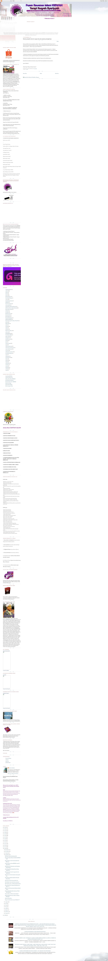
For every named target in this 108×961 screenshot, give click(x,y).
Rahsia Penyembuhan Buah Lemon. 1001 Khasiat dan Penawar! (35, 950)
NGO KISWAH (8, 333)
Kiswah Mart (8, 316)
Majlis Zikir (8, 323)
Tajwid (7, 360)
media (7, 327)
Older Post (57, 73)
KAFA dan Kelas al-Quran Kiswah (11, 307)
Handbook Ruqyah (6, 693)
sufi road (7, 759)
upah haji (7, 761)
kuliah (7, 322)
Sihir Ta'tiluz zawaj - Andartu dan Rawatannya (13, 883)
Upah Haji (7, 367)
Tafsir (6, 358)
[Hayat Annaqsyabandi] (6, 669)
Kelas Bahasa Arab (9, 309)
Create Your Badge (6, 670)
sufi (27, 69)
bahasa (7, 292)
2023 (5, 827)
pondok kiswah (8, 339)
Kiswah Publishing (9, 317)
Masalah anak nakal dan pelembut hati (11, 880)
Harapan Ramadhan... (8, 898)
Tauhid (7, 361)
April (6, 908)
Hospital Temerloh (9, 303)
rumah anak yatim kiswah (10, 347)
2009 (5, 915)
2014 (5, 842)
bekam (7, 293)
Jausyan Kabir (8, 305)
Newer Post (25, 73)
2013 (5, 843)
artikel (7, 290)
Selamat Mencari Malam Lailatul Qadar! (12, 893)
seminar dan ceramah (9, 351)
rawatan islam (8, 343)
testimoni (7, 364)
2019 (5, 833)
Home (41, 73)
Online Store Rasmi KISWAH (10, 378)
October (6, 853)
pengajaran (7, 337)
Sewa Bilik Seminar (9, 353)
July (6, 903)
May (6, 906)
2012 (5, 845)
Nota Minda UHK (8, 334)
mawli (7, 324)
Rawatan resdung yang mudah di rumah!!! (35, 931)
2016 (5, 838)
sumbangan (7, 356)
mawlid (7, 326)
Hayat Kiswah (12, 767)
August (6, 901)
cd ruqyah (4, 674)
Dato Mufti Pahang (9, 298)
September (7, 854)
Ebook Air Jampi (8, 383)
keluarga (7, 310)
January (6, 913)
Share (58, 41)
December (7, 849)
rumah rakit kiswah (9, 349)
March (6, 910)
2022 (5, 829)
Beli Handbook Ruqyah (10, 380)
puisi (6, 341)
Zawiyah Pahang (8, 758)
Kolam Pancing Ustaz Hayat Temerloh (12, 320)
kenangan (7, 312)
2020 (5, 832)
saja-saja (7, 350)
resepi (7, 344)
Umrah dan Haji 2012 (9, 377)
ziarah (7, 370)
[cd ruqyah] (6, 687)
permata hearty (8, 762)
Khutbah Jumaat (8, 313)
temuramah (7, 363)
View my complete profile (13, 773)
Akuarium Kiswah (9, 289)
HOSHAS (7, 302)
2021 (5, 830)
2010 (5, 848)
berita (6, 295)
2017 (5, 837)
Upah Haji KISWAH (9, 376)
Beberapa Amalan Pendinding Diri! (11, 856)
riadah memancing (9, 346)
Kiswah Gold (8, 315)
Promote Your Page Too (6, 708)
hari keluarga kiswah (9, 300)
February (6, 911)
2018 (5, 835)
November (7, 851)
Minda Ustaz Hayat (9, 330)
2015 (5, 840)
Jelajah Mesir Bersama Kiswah (11, 306)
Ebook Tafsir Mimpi (9, 384)
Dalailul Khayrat (8, 296)
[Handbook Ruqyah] (6, 707)
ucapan (7, 366)
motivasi (7, 332)
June (6, 905)
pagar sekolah (8, 336)
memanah (7, 329)
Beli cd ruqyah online (9, 386)
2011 (5, 846)
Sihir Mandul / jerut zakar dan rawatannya (12, 882)
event (6, 299)
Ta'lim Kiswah (8, 357)
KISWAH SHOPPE (9, 319)
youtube (7, 368)
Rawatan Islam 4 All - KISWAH (11, 381)
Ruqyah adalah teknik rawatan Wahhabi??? (12, 899)
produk (7, 340)
